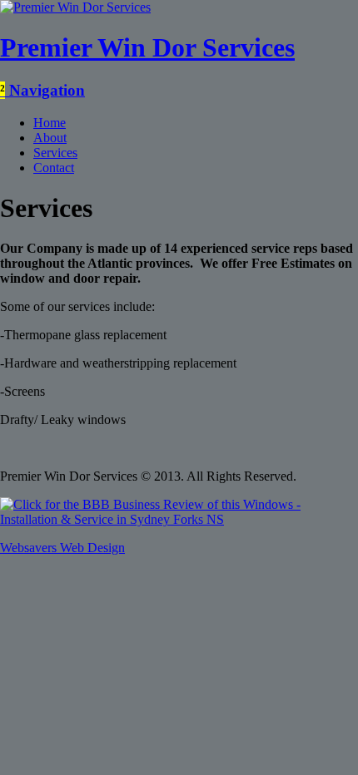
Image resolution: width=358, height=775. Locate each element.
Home (49, 123)
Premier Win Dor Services (147, 47)
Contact (53, 167)
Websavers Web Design (62, 548)
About (50, 138)
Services (55, 153)
